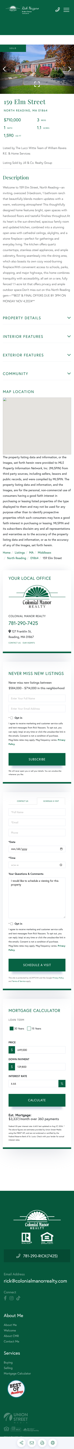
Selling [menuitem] (8, 1368)
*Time (12, 858)
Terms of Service (19, 981)
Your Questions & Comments (26, 874)
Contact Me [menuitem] (11, 1341)
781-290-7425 (57, 9)
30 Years (19, 1028)
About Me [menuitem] (10, 1325)
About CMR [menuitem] (11, 1336)
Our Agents (29, 643)
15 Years (36, 1028)
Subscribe (37, 759)
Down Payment (19, 1059)
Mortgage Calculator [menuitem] (17, 1373)
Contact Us (15, 643)
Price (12, 1042)
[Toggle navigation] (66, 10)
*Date (12, 842)
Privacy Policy (58, 978)
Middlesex (44, 553)
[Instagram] (11, 1298)
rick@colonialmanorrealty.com (35, 1281)
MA (31, 553)
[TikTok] (18, 1298)
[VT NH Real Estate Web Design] (37, 1418)
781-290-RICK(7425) (40, 1255)
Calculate (37, 1100)
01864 (34, 558)
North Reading (16, 558)
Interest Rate (18, 1076)
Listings (20, 553)
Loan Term (16, 1019)
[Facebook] (5, 1298)
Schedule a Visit (51, 801)
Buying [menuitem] (8, 1362)
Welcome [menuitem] (10, 1330)
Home (6, 553)
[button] (6, 69)
